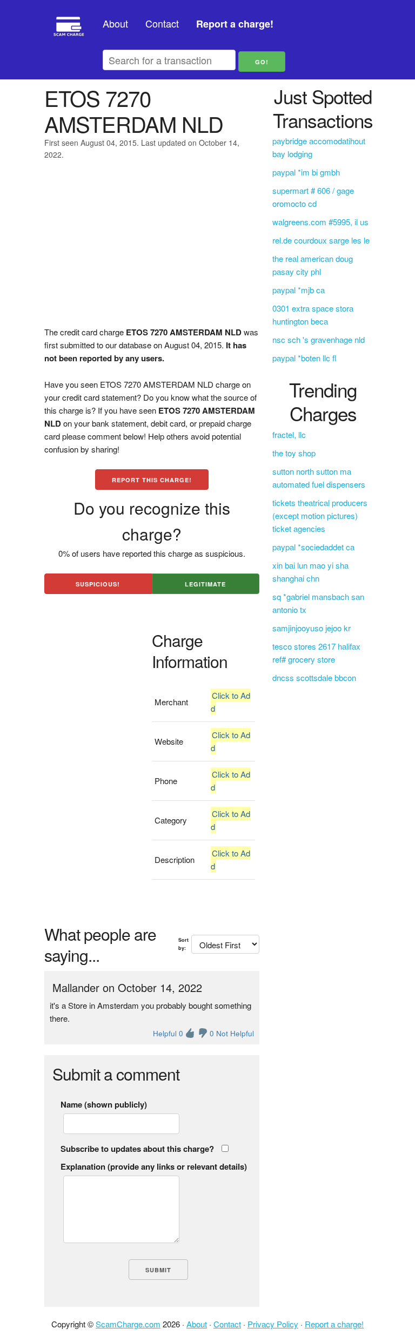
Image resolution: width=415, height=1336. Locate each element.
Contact (162, 23)
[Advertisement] (151, 250)
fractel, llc (289, 434)
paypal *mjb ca (298, 289)
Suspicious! (98, 584)
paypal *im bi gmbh (306, 172)
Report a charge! (334, 1324)
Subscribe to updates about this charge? (137, 1149)
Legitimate (205, 584)
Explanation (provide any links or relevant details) (154, 1166)
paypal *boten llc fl (304, 357)
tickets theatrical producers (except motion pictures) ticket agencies (319, 515)
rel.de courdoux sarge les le (321, 240)
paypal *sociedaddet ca (313, 546)
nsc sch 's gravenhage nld (318, 339)
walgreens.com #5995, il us (320, 221)
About (115, 23)
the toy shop (294, 452)
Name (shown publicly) (104, 1104)
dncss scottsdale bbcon (314, 677)
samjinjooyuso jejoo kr (311, 627)
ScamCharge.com (128, 1324)
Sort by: (183, 943)
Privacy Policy (272, 1324)
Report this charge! (152, 480)
